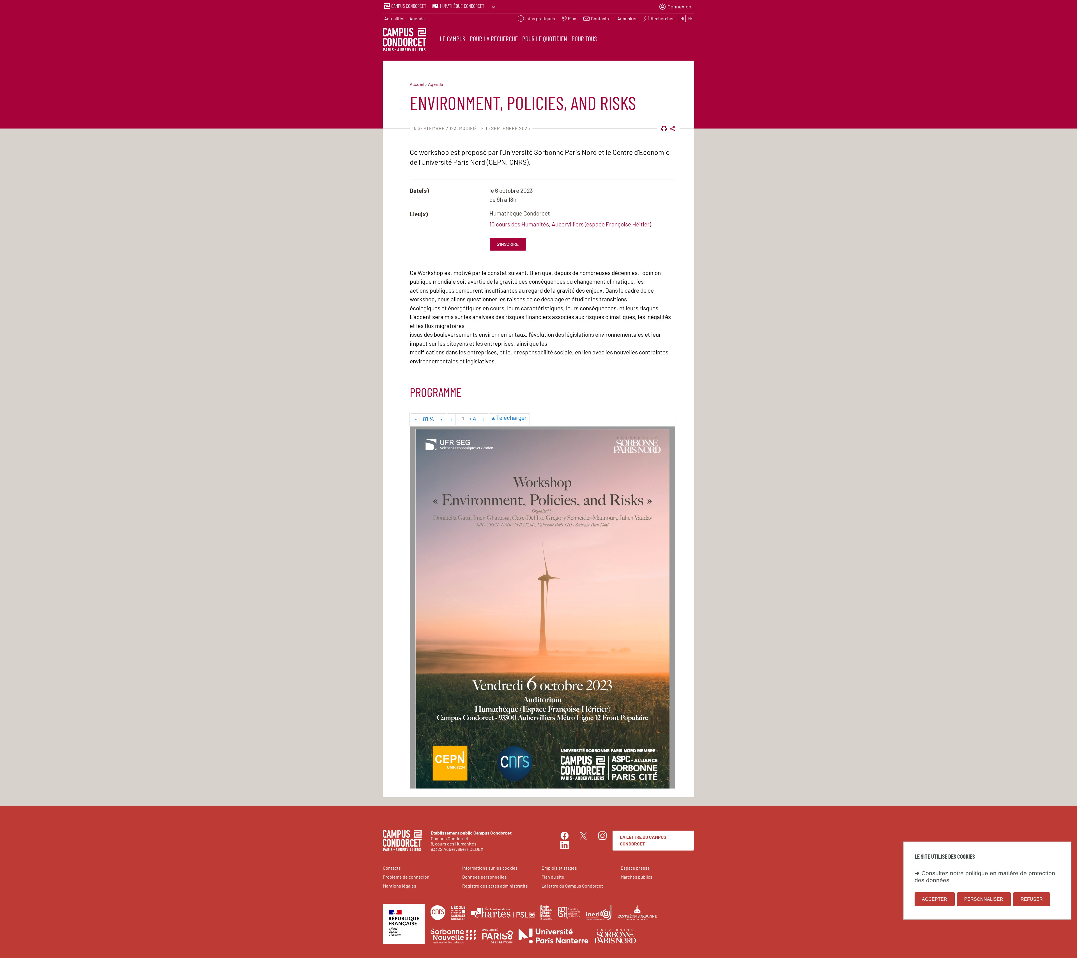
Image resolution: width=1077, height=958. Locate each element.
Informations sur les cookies (490, 867)
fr (682, 18)
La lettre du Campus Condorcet (643, 840)
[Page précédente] (451, 419)
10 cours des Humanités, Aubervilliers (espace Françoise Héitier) (570, 224)
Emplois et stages (559, 867)
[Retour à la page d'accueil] (404, 40)
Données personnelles (484, 876)
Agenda (417, 18)
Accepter (934, 899)
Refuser (1032, 899)
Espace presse (635, 867)
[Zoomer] (441, 419)
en (690, 18)
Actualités (394, 18)
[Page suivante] (483, 419)
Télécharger (512, 417)
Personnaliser (983, 899)
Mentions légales (399, 885)
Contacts (392, 867)
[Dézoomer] (415, 419)
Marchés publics (636, 876)
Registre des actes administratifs (495, 885)
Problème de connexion (406, 876)
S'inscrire (508, 244)
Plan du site (553, 876)
